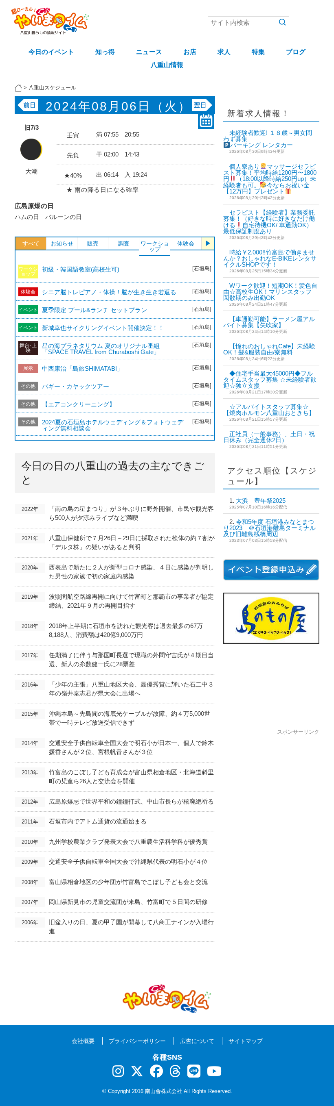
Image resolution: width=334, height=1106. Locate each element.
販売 (93, 243)
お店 (189, 51)
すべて (31, 243)
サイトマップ (246, 1041)
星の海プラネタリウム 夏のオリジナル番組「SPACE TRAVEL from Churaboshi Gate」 (101, 348)
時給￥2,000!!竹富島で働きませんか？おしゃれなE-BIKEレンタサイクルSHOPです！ (269, 258)
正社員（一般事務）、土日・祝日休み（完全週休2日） (269, 436)
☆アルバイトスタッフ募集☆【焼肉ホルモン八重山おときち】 (269, 409)
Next (207, 243)
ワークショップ (155, 246)
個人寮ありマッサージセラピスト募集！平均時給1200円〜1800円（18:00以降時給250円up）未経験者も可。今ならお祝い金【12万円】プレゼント (269, 179)
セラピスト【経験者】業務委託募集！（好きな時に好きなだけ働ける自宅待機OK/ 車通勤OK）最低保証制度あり (269, 222)
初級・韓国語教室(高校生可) (80, 269)
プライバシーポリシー (137, 1041)
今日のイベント (51, 51)
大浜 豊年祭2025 (261, 500)
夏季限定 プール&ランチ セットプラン (94, 309)
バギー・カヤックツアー (75, 386)
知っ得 (105, 51)
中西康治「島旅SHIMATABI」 (82, 368)
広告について (197, 1041)
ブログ (295, 51)
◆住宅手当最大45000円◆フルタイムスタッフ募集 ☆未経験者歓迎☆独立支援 (269, 379)
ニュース (149, 51)
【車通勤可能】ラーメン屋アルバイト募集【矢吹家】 (269, 321)
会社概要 (83, 1041)
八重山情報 (167, 64)
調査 (124, 243)
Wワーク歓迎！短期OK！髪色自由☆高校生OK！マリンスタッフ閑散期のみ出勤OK (270, 291)
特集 (258, 51)
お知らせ (62, 243)
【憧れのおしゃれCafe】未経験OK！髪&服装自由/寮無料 (269, 349)
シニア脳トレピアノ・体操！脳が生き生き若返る (109, 292)
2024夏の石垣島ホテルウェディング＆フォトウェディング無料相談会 (112, 425)
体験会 (185, 243)
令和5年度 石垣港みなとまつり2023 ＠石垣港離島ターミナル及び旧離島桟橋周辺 (269, 527)
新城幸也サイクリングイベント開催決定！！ (103, 327)
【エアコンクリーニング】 (78, 404)
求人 (224, 51)
